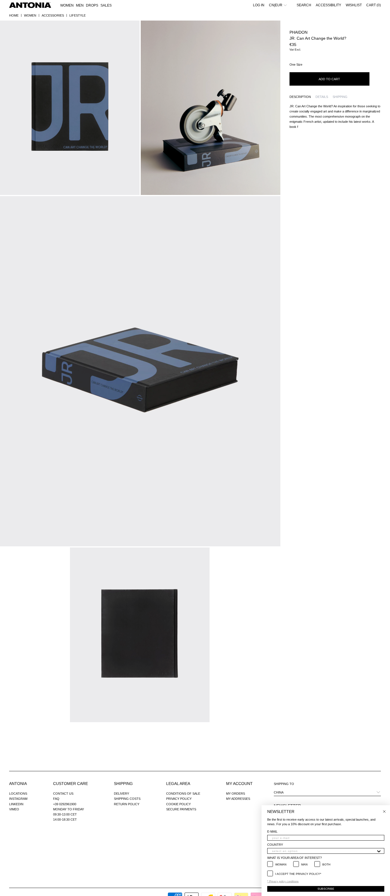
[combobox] (324, 850)
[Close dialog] (384, 811)
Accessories (53, 15)
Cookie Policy (178, 804)
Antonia (18, 783)
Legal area (178, 783)
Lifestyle (77, 15)
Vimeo (14, 809)
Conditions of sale (183, 793)
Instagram (18, 798)
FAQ (56, 798)
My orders (235, 793)
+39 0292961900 (64, 804)
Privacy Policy (179, 798)
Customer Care (70, 783)
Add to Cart (329, 79)
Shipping (123, 783)
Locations (18, 793)
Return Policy (126, 804)
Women (30, 15)
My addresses (238, 798)
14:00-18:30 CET (65, 819)
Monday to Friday (68, 809)
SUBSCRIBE (325, 888)
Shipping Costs (127, 798)
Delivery (121, 793)
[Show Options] (379, 850)
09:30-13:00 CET (65, 814)
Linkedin (16, 804)
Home (14, 15)
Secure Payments (181, 809)
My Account (239, 783)
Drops (92, 5)
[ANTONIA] (30, 5)
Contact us (63, 793)
